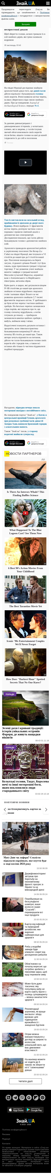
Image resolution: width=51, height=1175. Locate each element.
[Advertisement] (25, 378)
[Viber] (22, 1097)
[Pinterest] (42, 1097)
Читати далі (26, 1081)
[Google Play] (34, 1110)
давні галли (39, 90)
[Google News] (29, 1097)
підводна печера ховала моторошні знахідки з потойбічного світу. (25, 409)
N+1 (37, 105)
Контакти (6, 1143)
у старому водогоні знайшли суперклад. (21, 432)
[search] (3, 3)
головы (39, 93)
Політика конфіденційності (14, 1129)
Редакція (6, 1139)
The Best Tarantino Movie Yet (25, 606)
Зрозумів (26, 24)
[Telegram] (15, 1097)
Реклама (6, 1134)
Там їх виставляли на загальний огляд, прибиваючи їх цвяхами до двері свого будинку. (24, 222)
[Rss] (8, 1097)
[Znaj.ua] (25, 3)
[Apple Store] (16, 1110)
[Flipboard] (36, 1097)
